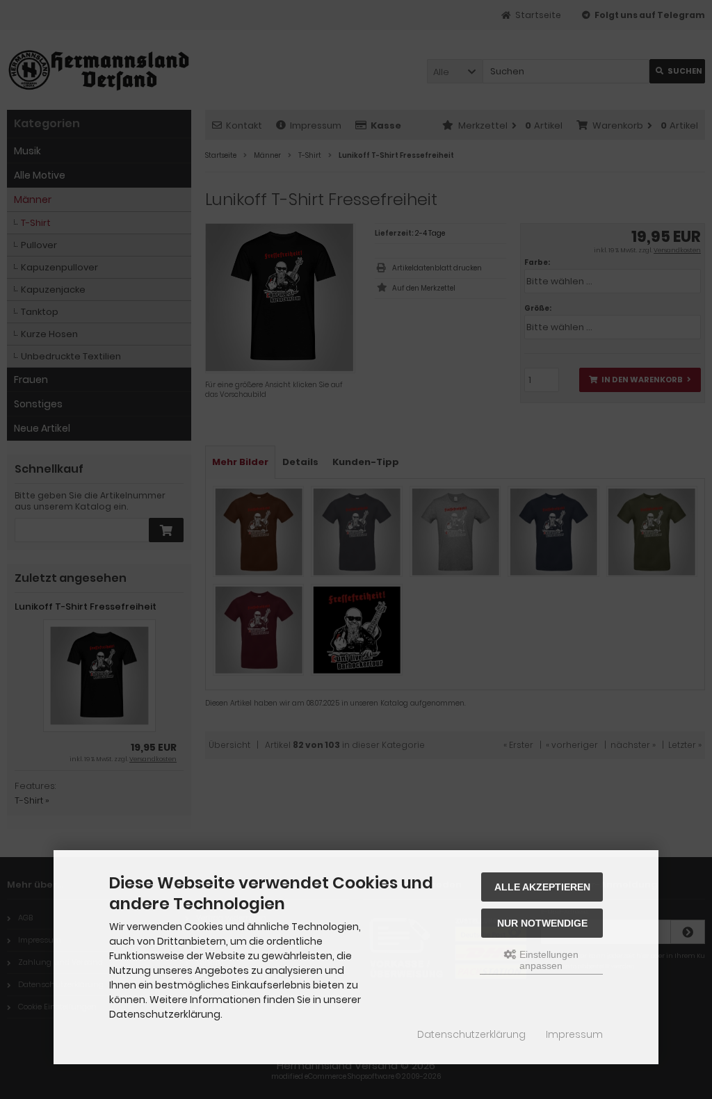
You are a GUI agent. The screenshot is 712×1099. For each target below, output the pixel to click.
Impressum (574, 1034)
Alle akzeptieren (542, 887)
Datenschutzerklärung (471, 1034)
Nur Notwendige (542, 923)
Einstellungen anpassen (547, 960)
